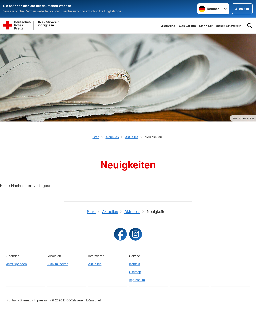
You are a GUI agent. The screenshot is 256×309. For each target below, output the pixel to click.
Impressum (137, 279)
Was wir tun (187, 26)
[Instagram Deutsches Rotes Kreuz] (135, 234)
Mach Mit (206, 26)
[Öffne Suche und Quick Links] (249, 25)
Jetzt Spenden (16, 264)
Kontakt (134, 264)
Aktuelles (168, 26)
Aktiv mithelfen (57, 264)
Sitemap (135, 272)
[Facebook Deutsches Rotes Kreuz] (120, 234)
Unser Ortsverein (229, 26)
